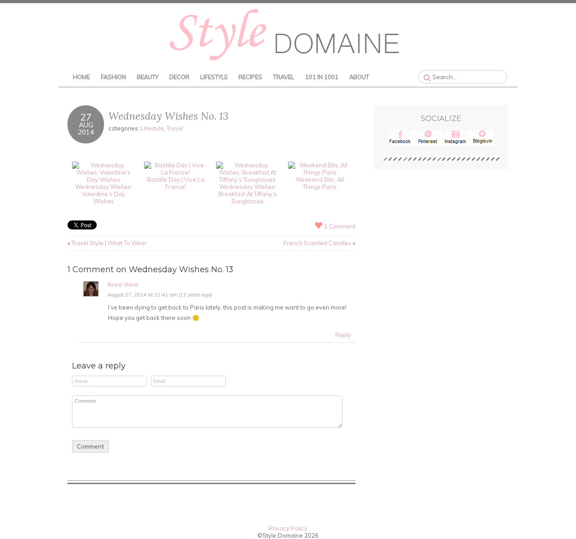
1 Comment (340, 226)
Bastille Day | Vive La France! (175, 183)
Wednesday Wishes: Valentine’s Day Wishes (103, 194)
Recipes (250, 77)
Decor (179, 77)
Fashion (113, 77)
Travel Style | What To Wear (109, 243)
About (359, 77)
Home (81, 77)
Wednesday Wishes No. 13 (168, 115)
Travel (283, 77)
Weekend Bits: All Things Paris (320, 183)
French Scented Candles (317, 243)
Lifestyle (214, 77)
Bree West (123, 284)
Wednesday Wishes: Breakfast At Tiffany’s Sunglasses (247, 194)
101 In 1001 (321, 77)
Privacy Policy (288, 528)
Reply (343, 334)
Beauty (147, 77)
